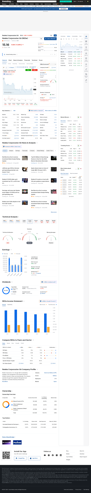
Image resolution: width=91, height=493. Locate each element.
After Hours (28, 6)
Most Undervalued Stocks (66, 169)
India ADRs (46, 6)
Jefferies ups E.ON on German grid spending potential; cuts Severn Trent (10, 170)
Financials (27, 60)
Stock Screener (48, 4)
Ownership (15, 63)
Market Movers (65, 117)
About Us (82, 451)
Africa (73, 6)
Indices (68, 36)
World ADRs (40, 6)
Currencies (63, 36)
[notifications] (85, 1)
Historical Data (22, 63)
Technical (34, 60)
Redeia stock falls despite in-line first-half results (11, 202)
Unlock (21, 363)
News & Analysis (18, 60)
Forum (40, 60)
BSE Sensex (63, 54)
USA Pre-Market (22, 6)
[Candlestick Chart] (3, 67)
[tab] (5, 221)
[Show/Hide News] (30, 67)
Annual (4, 304)
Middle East (62, 6)
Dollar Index (63, 65)
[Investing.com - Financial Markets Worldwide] (8, 1)
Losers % (76, 120)
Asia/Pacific (68, 6)
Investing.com (34, 163)
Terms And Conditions (68, 489)
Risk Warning (86, 489)
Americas (51, 6)
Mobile (67, 453)
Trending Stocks (65, 145)
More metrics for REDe (51, 110)
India (17, 6)
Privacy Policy (78, 489)
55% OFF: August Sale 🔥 (66, 1)
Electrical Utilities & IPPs (50, 372)
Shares (4, 6)
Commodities (75, 36)
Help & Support (83, 456)
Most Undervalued (64, 173)
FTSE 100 (63, 63)
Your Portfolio (69, 456)
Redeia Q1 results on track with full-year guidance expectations (40, 180)
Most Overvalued (74, 173)
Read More (5, 381)
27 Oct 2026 (35, 130)
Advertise (82, 453)
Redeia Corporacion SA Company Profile (19, 369)
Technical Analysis (10, 217)
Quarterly (9, 304)
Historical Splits (30, 63)
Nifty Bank (63, 56)
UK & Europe (56, 6)
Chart (10, 60)
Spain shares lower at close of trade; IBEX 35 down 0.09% (39, 169)
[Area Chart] (6, 67)
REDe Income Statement (12, 301)
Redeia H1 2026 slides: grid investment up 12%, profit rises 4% (11, 181)
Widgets (68, 459)
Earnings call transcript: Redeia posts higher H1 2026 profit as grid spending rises (11, 192)
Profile (9, 63)
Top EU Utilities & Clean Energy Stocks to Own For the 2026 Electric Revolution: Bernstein (39, 159)
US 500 (62, 60)
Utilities (55, 375)
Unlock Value (52, 44)
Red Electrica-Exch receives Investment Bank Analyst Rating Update (11, 159)
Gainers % (69, 120)
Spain (55, 381)
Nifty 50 (62, 51)
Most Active (63, 120)
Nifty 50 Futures (64, 58)
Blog (67, 451)
